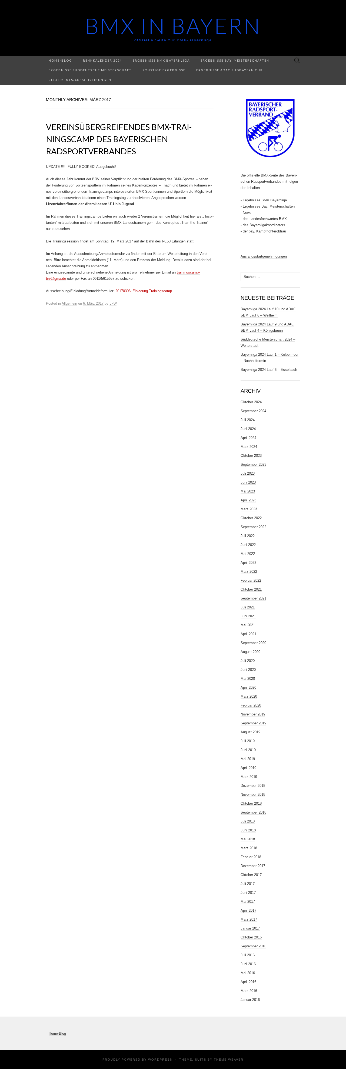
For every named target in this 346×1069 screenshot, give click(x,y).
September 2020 (253, 643)
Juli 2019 (248, 741)
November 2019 (253, 714)
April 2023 (248, 500)
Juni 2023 (248, 482)
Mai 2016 (248, 973)
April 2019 (248, 768)
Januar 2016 (250, 1000)
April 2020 (248, 687)
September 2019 (253, 723)
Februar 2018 (251, 857)
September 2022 (253, 527)
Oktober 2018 (251, 803)
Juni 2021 (248, 616)
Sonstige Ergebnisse (163, 70)
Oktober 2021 (251, 589)
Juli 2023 (248, 473)
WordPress (160, 1059)
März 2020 (249, 696)
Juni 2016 (248, 964)
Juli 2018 (248, 821)
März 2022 (249, 572)
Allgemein (69, 303)
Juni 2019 (248, 750)
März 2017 (249, 919)
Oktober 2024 (251, 402)
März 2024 (249, 447)
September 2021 (253, 598)
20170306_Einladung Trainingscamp (143, 291)
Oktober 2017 (251, 875)
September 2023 (253, 464)
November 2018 (253, 794)
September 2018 (253, 812)
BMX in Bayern (173, 26)
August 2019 (250, 732)
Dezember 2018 (253, 786)
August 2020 (250, 652)
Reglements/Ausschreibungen (80, 80)
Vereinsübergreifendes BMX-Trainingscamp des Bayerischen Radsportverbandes (119, 139)
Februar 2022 (251, 580)
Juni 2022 (248, 545)
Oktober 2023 (251, 456)
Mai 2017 (248, 902)
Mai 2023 (248, 491)
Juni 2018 (248, 830)
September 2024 (253, 411)
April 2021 (248, 634)
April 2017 (248, 910)
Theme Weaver (229, 1059)
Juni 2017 (248, 893)
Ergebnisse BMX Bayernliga (161, 60)
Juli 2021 (248, 607)
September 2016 (253, 946)
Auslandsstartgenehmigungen (264, 256)
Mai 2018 (248, 839)
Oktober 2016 (251, 937)
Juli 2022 (248, 536)
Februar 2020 (251, 705)
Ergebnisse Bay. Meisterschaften (235, 60)
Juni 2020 (248, 670)
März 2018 (249, 848)
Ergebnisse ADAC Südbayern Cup (229, 70)
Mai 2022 (248, 554)
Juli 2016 (248, 955)
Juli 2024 (248, 420)
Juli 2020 (248, 661)
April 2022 (248, 563)
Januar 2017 (250, 928)
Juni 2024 (248, 429)
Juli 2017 (248, 884)
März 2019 (249, 777)
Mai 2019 (248, 759)
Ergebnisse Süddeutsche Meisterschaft (90, 70)
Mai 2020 (248, 679)
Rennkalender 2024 (102, 60)
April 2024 (248, 438)
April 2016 (248, 982)
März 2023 (249, 509)
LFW (113, 303)
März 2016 (249, 991)
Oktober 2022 (251, 518)
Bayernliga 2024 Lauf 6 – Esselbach (269, 370)
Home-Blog (60, 60)
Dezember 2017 (253, 866)
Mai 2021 (248, 625)
